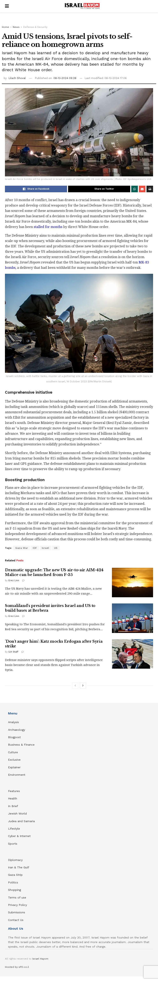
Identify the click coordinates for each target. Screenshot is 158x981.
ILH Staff (13, 651)
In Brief (13, 806)
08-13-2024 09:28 (64, 78)
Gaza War (21, 548)
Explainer (14, 767)
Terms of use (17, 897)
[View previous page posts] (75, 685)
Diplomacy (16, 860)
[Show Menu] (7, 6)
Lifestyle (14, 828)
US (56, 548)
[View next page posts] (83, 685)
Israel (45, 548)
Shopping (14, 889)
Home (5, 27)
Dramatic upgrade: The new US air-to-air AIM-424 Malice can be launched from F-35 (54, 572)
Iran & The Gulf (18, 867)
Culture (13, 752)
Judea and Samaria (21, 821)
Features (14, 791)
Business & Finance (21, 744)
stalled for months (48, 227)
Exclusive (14, 759)
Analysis (14, 722)
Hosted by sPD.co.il (17, 967)
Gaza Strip (15, 874)
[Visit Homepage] (82, 6)
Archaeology (16, 729)
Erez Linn (13, 580)
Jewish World (17, 813)
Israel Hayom (40, 958)
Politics (13, 882)
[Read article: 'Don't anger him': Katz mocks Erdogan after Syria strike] (132, 654)
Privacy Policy (17, 905)
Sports (12, 843)
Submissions (16, 912)
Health (12, 798)
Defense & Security (35, 27)
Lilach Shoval (17, 78)
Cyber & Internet (19, 836)
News (16, 27)
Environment (16, 774)
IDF (35, 548)
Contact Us (15, 920)
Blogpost (14, 737)
